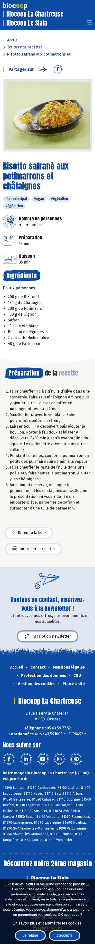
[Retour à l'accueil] (22, 6)
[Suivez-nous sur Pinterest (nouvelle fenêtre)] (76, 759)
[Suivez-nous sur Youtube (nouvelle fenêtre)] (43, 759)
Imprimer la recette (37, 549)
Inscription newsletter (51, 636)
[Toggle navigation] (89, 24)
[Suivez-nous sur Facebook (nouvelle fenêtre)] (9, 759)
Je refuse (30, 935)
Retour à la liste (32, 532)
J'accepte (64, 935)
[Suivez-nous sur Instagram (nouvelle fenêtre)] (59, 759)
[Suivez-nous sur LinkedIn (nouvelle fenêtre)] (26, 759)
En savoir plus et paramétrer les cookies (47, 923)
